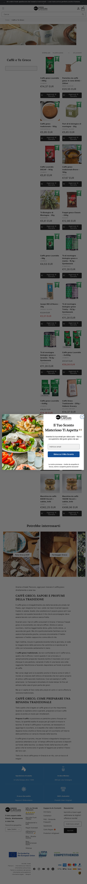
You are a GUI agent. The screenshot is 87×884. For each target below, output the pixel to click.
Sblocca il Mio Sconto (64, 454)
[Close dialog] (82, 417)
